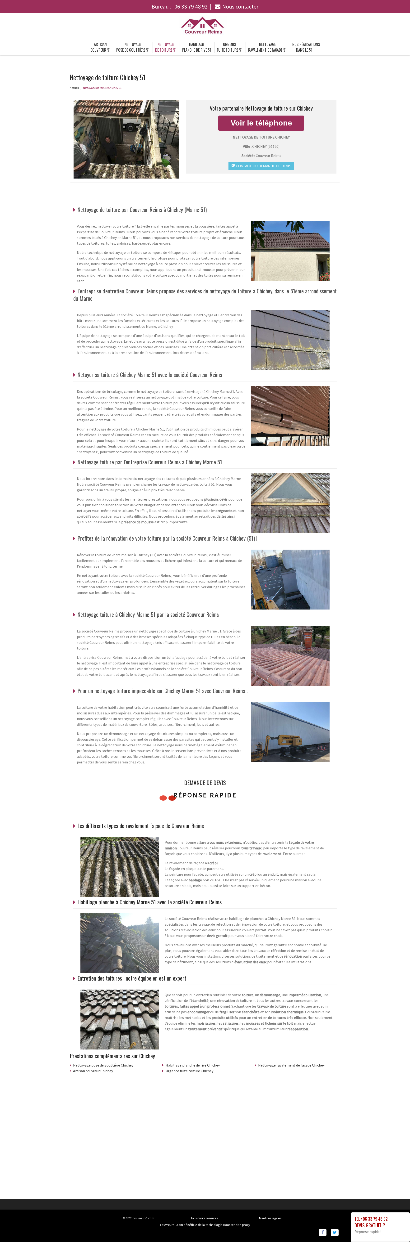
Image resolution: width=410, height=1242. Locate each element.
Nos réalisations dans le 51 (306, 47)
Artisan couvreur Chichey (93, 1070)
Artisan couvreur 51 (100, 47)
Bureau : (180, 6)
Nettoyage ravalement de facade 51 (267, 47)
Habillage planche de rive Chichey (193, 1065)
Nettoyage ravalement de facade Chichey (291, 1065)
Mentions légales (270, 1218)
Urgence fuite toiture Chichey (189, 1070)
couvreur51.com (143, 1218)
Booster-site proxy (236, 1225)
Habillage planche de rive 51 (196, 47)
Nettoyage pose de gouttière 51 (132, 47)
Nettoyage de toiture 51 (166, 47)
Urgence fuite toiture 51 (229, 47)
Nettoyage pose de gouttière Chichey (103, 1065)
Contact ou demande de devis (263, 166)
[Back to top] (397, 1229)
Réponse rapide (205, 795)
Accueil (74, 88)
